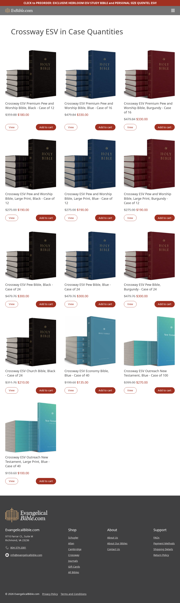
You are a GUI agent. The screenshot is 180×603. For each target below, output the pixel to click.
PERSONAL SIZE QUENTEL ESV (135, 3)
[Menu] (173, 10)
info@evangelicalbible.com (26, 555)
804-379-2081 (18, 547)
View (12, 127)
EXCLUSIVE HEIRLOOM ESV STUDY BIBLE (80, 3)
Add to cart (46, 127)
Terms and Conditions (73, 594)
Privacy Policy (50, 594)
